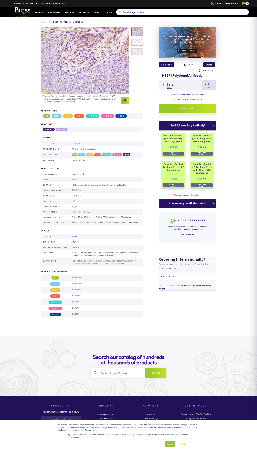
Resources (69, 12)
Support (97, 12)
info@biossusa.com (55, 3)
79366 (74, 236)
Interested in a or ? (187, 94)
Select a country (167, 268)
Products (39, 12)
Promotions (84, 12)
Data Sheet (207, 70)
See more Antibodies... (187, 195)
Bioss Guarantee (106, 419)
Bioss (22, 12)
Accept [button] (170, 444)
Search (156, 373)
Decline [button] (183, 444)
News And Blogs (151, 419)
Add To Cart (173, 154)
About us (151, 414)
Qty (209, 87)
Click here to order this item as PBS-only (187, 99)
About (109, 12)
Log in (218, 3)
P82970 (75, 242)
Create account (231, 3)
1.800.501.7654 (35, 3)
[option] (85, 65)
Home (44, 22)
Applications (54, 12)
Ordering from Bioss (106, 414)
